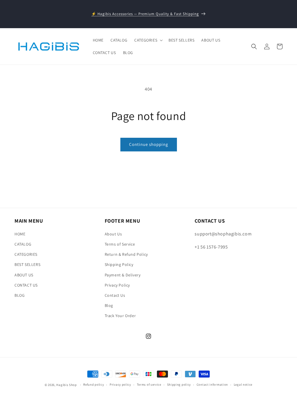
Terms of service (149, 384)
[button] (148, 40)
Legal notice (243, 384)
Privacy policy (120, 384)
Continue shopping (148, 144)
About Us (113, 234)
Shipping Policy (119, 264)
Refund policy (93, 384)
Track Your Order (120, 315)
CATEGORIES (26, 254)
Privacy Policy (117, 285)
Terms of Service (120, 244)
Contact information (212, 384)
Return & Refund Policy (126, 254)
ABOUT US (24, 275)
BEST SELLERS (27, 264)
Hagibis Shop (66, 385)
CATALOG (23, 244)
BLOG (20, 295)
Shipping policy (179, 384)
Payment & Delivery (123, 275)
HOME (20, 234)
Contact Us (115, 295)
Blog (109, 305)
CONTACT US (26, 285)
